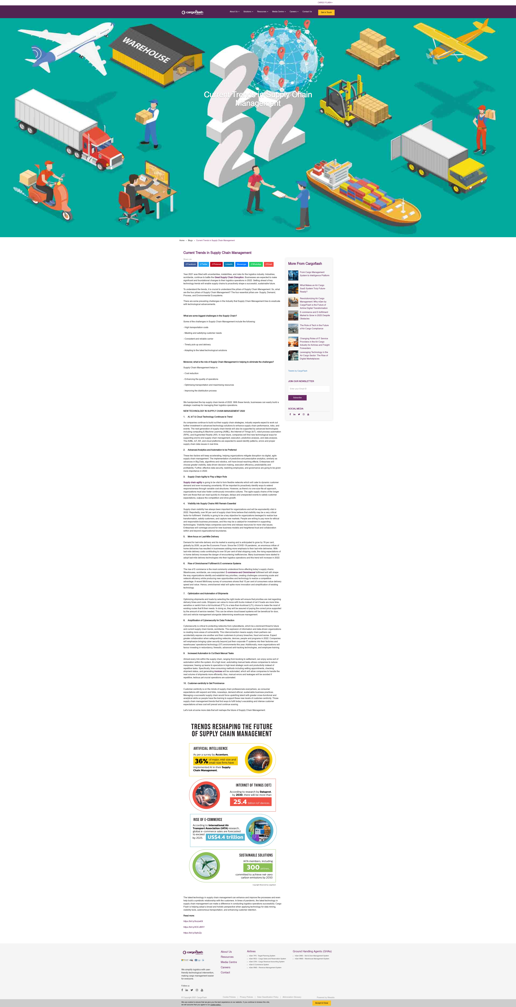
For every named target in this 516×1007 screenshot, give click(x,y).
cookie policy (215, 1005)
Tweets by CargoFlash (297, 371)
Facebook (191, 264)
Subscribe (297, 398)
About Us (234, 12)
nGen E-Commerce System (259, 965)
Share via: (187, 259)
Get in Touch (326, 12)
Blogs (190, 240)
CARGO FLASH (324, 3)
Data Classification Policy (267, 997)
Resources (262, 12)
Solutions (247, 12)
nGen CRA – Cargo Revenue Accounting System (266, 962)
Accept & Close (321, 1003)
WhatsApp (256, 264)
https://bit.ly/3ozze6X (193, 921)
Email (269, 264)
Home (181, 240)
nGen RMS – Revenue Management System (265, 968)
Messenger (241, 264)
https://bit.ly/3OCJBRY (194, 927)
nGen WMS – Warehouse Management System (312, 959)
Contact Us (307, 12)
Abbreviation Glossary (292, 997)
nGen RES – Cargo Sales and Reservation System (267, 959)
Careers (293, 12)
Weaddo (331, 998)
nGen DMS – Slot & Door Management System (312, 956)
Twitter (204, 264)
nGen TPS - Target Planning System (262, 956)
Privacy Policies (246, 997)
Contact (225, 972)
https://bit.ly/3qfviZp (192, 933)
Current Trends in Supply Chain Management (217, 253)
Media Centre (278, 12)
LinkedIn (229, 264)
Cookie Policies (229, 997)
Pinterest (217, 264)
